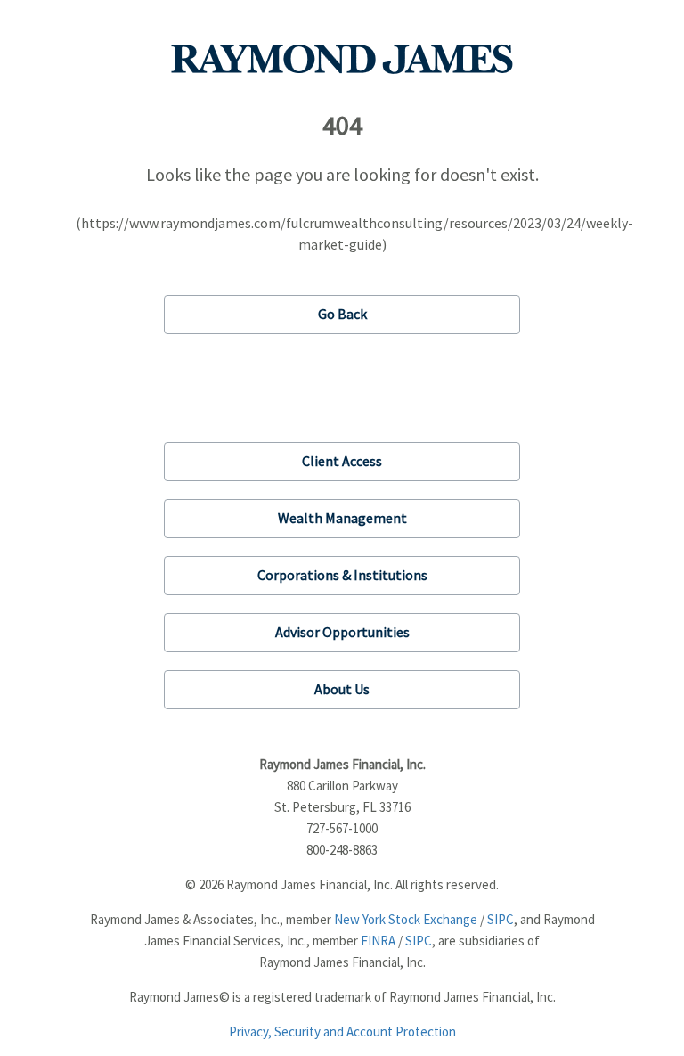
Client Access (342, 461)
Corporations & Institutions (342, 575)
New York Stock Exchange (405, 919)
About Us (342, 689)
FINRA (378, 940)
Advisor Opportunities (342, 632)
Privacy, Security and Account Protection (342, 1031)
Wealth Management (342, 518)
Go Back (342, 314)
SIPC (500, 919)
